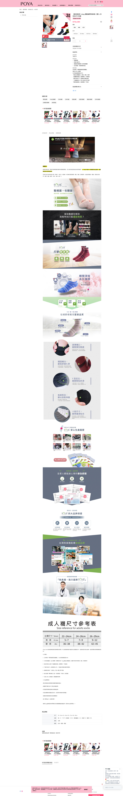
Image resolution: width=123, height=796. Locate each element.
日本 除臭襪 (97, 99)
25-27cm (88, 33)
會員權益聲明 (70, 793)
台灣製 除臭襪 (46, 102)
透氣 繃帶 (74, 99)
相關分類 (44, 96)
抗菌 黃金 (54, 102)
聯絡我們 (69, 795)
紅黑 (83, 27)
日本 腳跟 (60, 99)
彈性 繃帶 (45, 99)
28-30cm (95, 33)
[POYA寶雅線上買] (27, 3)
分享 (75, 90)
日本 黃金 (67, 99)
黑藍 (75, 27)
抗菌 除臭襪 (81, 99)
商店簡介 (49, 793)
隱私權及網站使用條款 (52, 795)
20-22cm (76, 33)
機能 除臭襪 (89, 99)
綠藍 (79, 27)
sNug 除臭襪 (52, 99)
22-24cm (82, 33)
